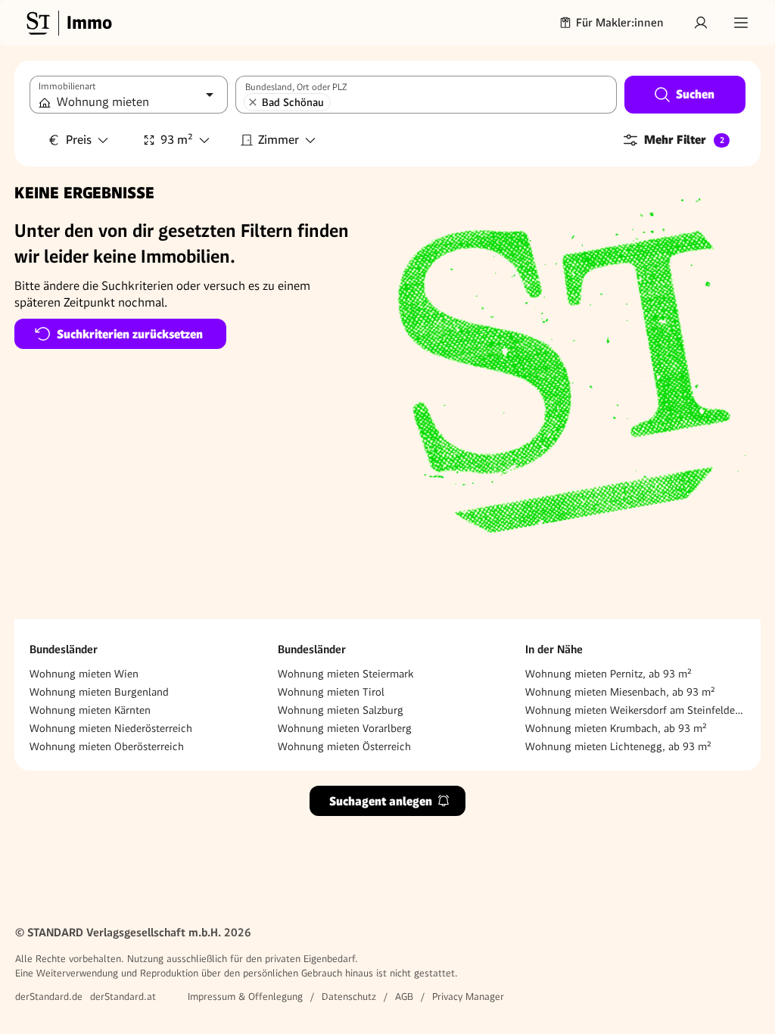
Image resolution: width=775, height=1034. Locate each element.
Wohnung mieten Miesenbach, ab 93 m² (620, 692)
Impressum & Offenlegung (245, 996)
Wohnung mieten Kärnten (90, 710)
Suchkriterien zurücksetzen (130, 334)
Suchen (695, 94)
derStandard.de (48, 996)
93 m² (176, 139)
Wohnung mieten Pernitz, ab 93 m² (608, 674)
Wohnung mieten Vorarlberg (345, 728)
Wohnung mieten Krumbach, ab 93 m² (616, 728)
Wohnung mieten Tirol (331, 692)
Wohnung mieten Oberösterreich (107, 746)
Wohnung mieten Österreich (344, 746)
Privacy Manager (468, 996)
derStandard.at (123, 996)
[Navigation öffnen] (741, 23)
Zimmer (278, 139)
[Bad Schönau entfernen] (252, 102)
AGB (404, 996)
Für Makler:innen (620, 23)
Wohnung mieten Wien (84, 674)
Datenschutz (349, 996)
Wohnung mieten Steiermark (345, 674)
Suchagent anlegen (380, 801)
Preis (79, 139)
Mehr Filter (684, 139)
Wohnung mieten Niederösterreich (111, 728)
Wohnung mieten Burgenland (99, 692)
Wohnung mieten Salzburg (340, 710)
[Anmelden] (700, 22)
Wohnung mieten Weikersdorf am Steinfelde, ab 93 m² (635, 710)
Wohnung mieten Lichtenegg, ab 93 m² (618, 746)
